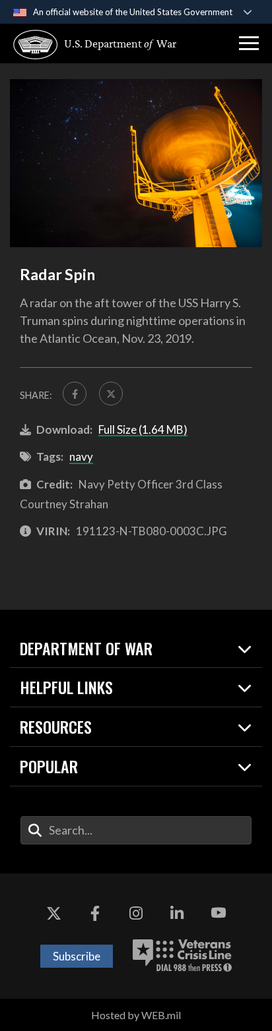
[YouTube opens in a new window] (218, 913)
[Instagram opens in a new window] (136, 913)
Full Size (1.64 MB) (142, 429)
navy (81, 456)
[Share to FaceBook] (74, 393)
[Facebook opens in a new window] (95, 913)
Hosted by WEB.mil (136, 1015)
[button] (249, 43)
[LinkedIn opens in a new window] (176, 913)
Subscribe (76, 956)
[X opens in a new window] (53, 913)
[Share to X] (111, 393)
